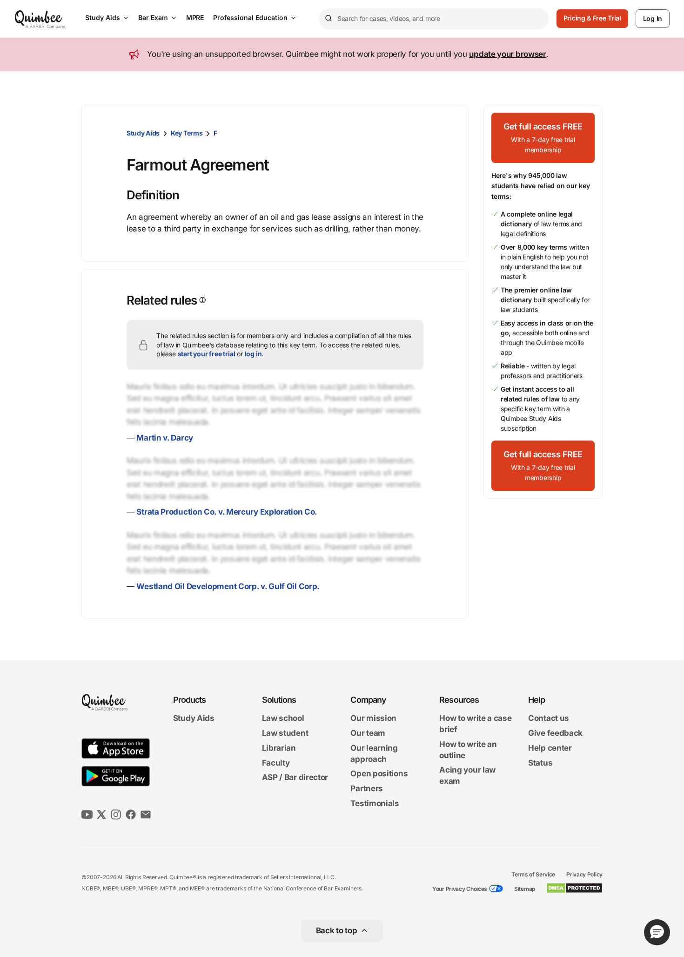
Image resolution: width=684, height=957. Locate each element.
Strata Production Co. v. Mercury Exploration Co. (226, 511)
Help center (550, 748)
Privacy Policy (584, 874)
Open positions (379, 774)
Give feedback (555, 733)
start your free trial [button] (206, 354)
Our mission (373, 718)
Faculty (276, 762)
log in (253, 354)
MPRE (195, 17)
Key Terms (186, 133)
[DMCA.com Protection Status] (574, 888)
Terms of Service (533, 874)
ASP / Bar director (295, 777)
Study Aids (102, 17)
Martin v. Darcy (164, 437)
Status (540, 762)
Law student (285, 733)
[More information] (202, 300)
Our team (367, 733)
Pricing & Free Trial (592, 18)
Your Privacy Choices (459, 888)
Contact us (548, 718)
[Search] (328, 18)
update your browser (507, 54)
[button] (543, 138)
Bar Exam (153, 17)
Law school (283, 718)
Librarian (279, 748)
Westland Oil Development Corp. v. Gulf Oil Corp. (228, 586)
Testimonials (374, 803)
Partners (366, 788)
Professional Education (250, 17)
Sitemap (524, 888)
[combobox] (434, 18)
